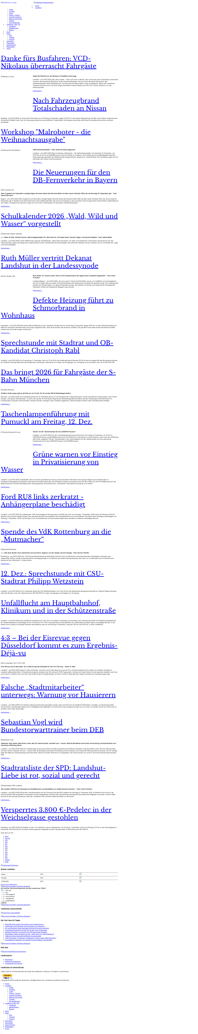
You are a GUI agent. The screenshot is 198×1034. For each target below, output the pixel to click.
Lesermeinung (11, 45)
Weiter (7, 860)
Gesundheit (10, 43)
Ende (6, 862)
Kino (10, 36)
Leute (11, 13)
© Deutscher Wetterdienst (9, 884)
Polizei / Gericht (14, 15)
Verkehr (11, 21)
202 (6, 846)
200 (6, 842)
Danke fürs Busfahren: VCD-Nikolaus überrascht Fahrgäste (48, 62)
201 (6, 844)
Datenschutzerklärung (13, 961)
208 (6, 858)
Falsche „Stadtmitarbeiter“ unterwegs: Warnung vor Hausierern (58, 691)
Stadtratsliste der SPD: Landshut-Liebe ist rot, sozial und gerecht (53, 771)
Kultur (9, 34)
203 (6, 848)
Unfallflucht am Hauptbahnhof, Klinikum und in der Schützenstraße (58, 606)
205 (6, 852)
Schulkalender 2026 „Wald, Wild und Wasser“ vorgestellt (59, 220)
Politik (11, 10)
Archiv (9, 49)
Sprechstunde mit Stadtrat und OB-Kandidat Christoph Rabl (57, 346)
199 (6, 840)
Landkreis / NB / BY (13, 24)
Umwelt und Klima (15, 17)
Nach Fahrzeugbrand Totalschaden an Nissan (70, 104)
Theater (11, 37)
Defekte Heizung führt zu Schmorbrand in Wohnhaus (57, 308)
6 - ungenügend (9, 901)
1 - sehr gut (7, 890)
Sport (8, 32)
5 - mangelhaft (8, 899)
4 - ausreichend (8, 896)
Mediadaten (11, 47)
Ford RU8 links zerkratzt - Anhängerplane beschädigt (43, 500)
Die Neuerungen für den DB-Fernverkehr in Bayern (75, 176)
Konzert (11, 39)
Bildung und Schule (15, 19)
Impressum (9, 959)
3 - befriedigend (9, 894)
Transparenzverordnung (13, 963)
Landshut (38, 8)
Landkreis (12, 26)
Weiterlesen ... (38, 91)
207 (6, 856)
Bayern (11, 30)
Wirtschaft (10, 41)
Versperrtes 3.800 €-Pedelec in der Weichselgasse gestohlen (56, 813)
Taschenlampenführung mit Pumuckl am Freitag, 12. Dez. (47, 418)
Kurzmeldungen (14, 23)
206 (6, 854)
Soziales (12, 11)
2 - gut (5, 892)
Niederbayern (13, 28)
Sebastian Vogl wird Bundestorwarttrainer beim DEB (52, 726)
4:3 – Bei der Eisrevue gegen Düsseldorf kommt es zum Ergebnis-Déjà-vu (59, 645)
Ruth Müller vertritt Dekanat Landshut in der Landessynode (49, 262)
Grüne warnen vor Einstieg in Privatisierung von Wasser (59, 462)
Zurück (7, 838)
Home (37, 6)
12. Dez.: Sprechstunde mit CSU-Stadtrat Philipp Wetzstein (52, 577)
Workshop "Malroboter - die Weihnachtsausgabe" (46, 136)
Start (6, 836)
